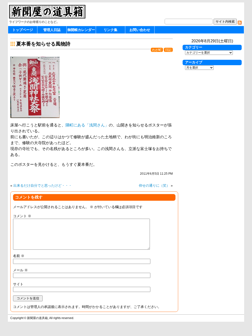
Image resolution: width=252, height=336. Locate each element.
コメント (22, 216)
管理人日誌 (52, 30)
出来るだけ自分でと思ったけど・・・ (42, 185)
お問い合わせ (139, 30)
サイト (18, 284)
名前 (18, 256)
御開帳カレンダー (81, 30)
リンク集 (110, 30)
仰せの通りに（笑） (154, 185)
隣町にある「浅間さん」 (87, 125)
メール (20, 270)
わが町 (157, 50)
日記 (168, 50)
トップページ (22, 30)
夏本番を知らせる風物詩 (43, 43)
